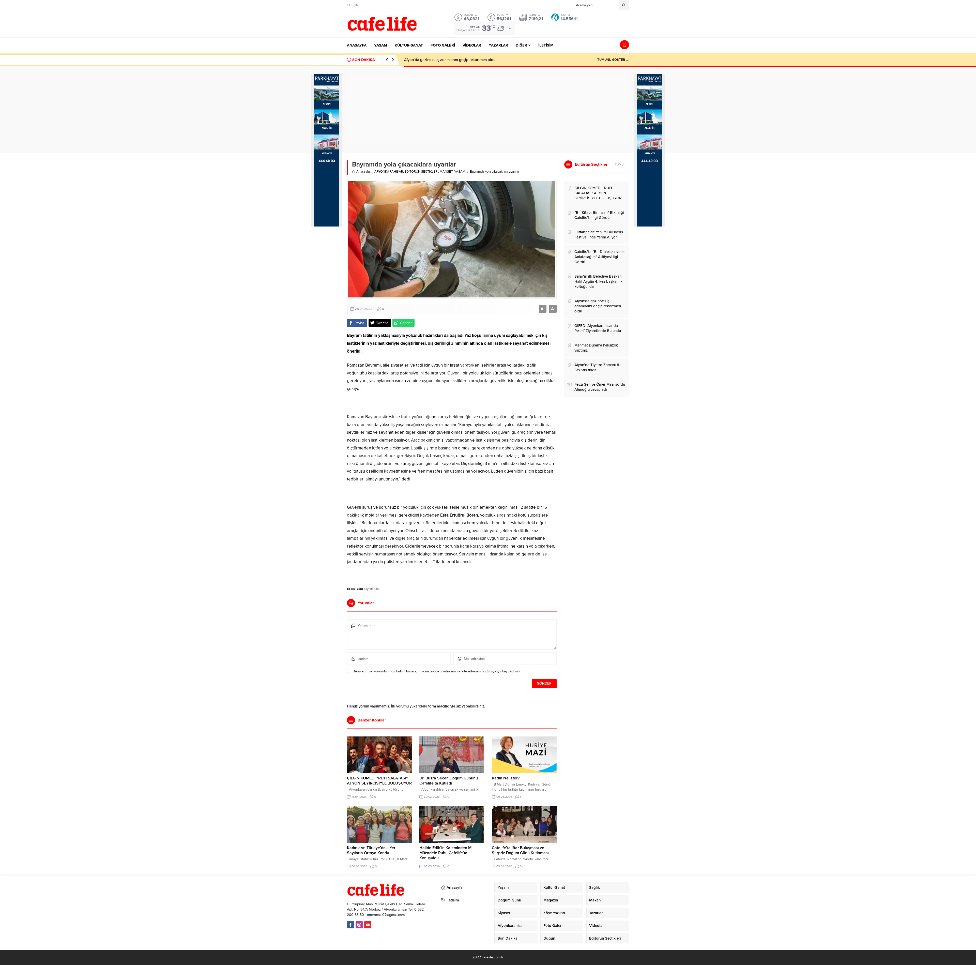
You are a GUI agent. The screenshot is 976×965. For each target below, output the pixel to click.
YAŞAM (459, 172)
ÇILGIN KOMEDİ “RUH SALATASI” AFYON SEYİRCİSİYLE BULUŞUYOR (379, 781)
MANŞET (446, 172)
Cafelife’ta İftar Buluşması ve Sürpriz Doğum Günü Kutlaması (520, 850)
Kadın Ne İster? (506, 778)
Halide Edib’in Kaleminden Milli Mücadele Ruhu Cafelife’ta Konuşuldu (447, 853)
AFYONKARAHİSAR (388, 172)
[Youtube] (367, 924)
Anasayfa (363, 172)
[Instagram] (359, 924)
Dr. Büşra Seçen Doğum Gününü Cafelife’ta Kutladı (448, 781)
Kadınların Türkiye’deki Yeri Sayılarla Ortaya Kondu (371, 850)
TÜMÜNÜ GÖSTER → (613, 60)
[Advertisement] (326, 315)
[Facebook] (350, 924)
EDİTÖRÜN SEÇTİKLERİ (421, 172)
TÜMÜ (619, 164)
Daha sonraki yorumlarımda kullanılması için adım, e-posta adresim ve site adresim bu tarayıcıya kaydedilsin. (437, 671)
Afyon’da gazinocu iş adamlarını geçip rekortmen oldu (449, 59)
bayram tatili (372, 589)
